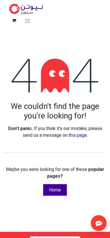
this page (78, 135)
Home (55, 190)
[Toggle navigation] (27, 21)
